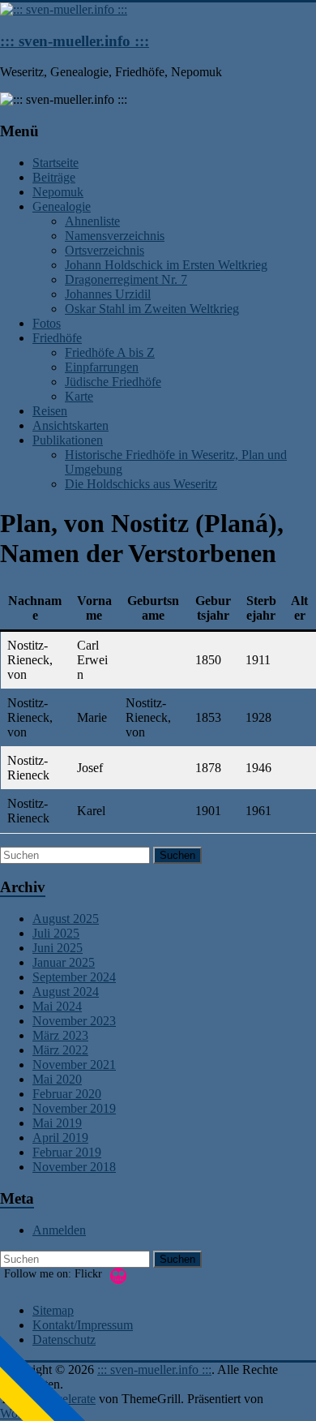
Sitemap (53, 1310)
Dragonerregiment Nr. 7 (126, 279)
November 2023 (74, 1021)
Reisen (49, 411)
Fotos (46, 323)
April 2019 (60, 1137)
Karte (79, 396)
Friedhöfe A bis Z (110, 352)
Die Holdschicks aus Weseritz (141, 484)
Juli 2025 (55, 933)
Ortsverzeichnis (104, 250)
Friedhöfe (57, 338)
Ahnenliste (92, 221)
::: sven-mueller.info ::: (74, 40)
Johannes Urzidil (108, 294)
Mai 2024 (57, 1006)
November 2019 (74, 1108)
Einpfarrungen (102, 367)
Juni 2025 (57, 948)
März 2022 (60, 1050)
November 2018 (74, 1167)
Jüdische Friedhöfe (113, 382)
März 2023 (60, 1035)
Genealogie (61, 206)
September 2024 (74, 977)
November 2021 (74, 1064)
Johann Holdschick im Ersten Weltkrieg (166, 265)
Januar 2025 (63, 962)
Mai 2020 (57, 1079)
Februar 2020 (66, 1094)
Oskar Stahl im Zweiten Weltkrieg (152, 309)
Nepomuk (57, 192)
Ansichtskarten (70, 425)
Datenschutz (64, 1339)
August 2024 (65, 991)
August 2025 (65, 918)
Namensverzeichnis (114, 236)
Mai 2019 (57, 1123)
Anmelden (59, 1230)
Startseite (55, 163)
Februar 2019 (66, 1152)
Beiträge (53, 177)
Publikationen (67, 440)
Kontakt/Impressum (82, 1325)
